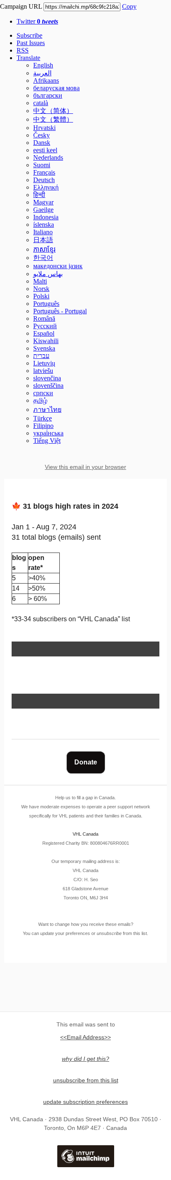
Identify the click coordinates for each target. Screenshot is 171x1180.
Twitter (37, 21)
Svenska (44, 348)
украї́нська (48, 433)
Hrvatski (44, 127)
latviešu (43, 370)
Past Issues (31, 42)
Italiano (43, 232)
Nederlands (48, 157)
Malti (40, 281)
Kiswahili (46, 340)
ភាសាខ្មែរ (44, 249)
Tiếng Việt (47, 440)
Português (46, 303)
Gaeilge (43, 209)
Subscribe (29, 35)
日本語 (43, 239)
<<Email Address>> (85, 1037)
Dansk (41, 142)
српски (43, 393)
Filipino (43, 425)
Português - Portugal (60, 311)
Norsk (41, 288)
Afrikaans (46, 80)
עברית (41, 355)
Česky (41, 135)
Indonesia (46, 217)
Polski (41, 296)
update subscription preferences (85, 1101)
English (43, 65)
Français (44, 172)
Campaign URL (21, 6)
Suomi (41, 164)
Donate (85, 762)
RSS (23, 50)
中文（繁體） (53, 119)
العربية (42, 73)
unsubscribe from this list (85, 1080)
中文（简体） (53, 110)
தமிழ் (40, 400)
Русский (45, 325)
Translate (28, 57)
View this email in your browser (85, 467)
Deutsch (44, 179)
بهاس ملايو (48, 273)
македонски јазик (58, 265)
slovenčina (47, 378)
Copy (129, 6)
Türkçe (42, 418)
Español (43, 333)
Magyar (43, 202)
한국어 (43, 257)
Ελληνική (46, 187)
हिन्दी (39, 194)
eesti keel (45, 150)
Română (44, 318)
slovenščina (48, 385)
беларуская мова (56, 87)
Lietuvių (44, 363)
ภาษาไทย (47, 409)
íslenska (43, 224)
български (47, 95)
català (40, 102)
